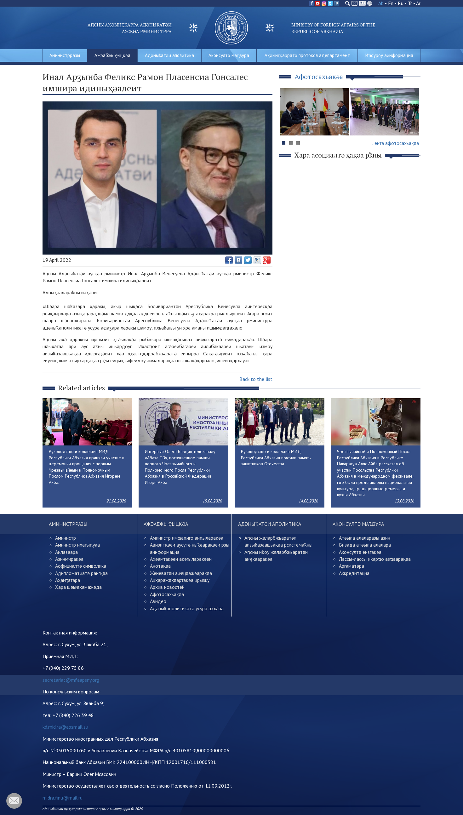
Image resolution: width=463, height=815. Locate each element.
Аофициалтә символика (80, 566)
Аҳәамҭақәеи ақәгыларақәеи (181, 559)
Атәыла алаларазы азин (364, 538)
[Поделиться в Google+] (267, 260)
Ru (400, 3)
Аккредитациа (354, 573)
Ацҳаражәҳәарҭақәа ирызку (179, 580)
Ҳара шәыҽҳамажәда (78, 587)
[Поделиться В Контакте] (238, 260)
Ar (418, 3)
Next (412, 123)
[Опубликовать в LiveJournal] (257, 260)
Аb (381, 3)
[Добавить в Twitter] (248, 260)
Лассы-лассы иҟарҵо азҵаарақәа (375, 559)
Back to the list (255, 379)
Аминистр (65, 538)
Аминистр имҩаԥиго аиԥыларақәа (186, 538)
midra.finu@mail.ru (63, 798)
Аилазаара (66, 552)
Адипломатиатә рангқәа (81, 573)
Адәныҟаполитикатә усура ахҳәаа (187, 608)
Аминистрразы (64, 55)
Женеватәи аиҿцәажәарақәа (181, 573)
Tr (410, 3)
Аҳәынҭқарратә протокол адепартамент (307, 55)
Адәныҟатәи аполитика (169, 55)
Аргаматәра (351, 566)
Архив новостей (167, 587)
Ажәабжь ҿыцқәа (112, 55)
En (390, 3)
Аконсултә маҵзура (229, 55)
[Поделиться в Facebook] (229, 260)
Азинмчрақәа (69, 559)
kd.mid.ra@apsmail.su (65, 727)
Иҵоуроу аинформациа (389, 55)
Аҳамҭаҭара (67, 580)
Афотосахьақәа (167, 594)
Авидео (158, 601)
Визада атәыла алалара (365, 545)
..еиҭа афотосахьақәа (395, 143)
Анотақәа (160, 566)
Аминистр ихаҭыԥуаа (77, 545)
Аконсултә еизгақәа (360, 552)
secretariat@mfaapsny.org (71, 680)
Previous (288, 123)
